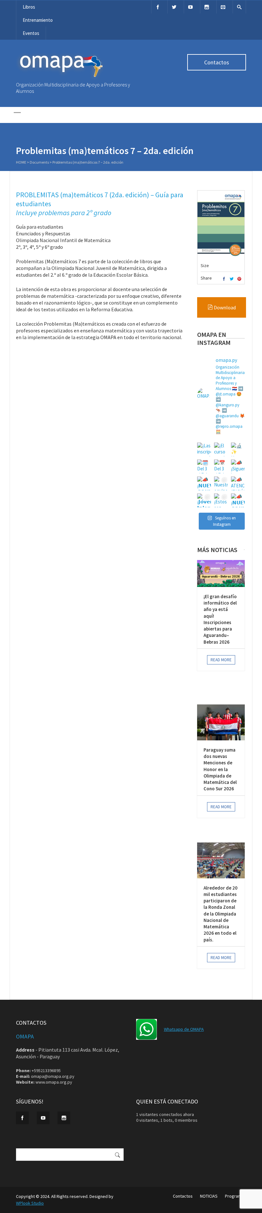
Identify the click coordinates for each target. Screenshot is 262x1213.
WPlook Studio (30, 1203)
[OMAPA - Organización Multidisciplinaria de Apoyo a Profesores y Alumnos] (60, 78)
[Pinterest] (239, 279)
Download (224, 307)
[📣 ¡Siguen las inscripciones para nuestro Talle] (238, 466)
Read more (221, 660)
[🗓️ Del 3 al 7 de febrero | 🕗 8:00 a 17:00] (204, 466)
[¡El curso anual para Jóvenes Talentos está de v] (221, 449)
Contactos (216, 62)
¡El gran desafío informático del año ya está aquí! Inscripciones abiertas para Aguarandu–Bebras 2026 (220, 619)
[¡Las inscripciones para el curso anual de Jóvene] (204, 449)
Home (21, 162)
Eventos (31, 33)
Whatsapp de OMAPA (184, 1029)
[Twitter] (174, 6)
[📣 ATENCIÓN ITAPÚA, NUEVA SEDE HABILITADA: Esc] (238, 483)
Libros (29, 7)
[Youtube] (190, 6)
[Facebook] (157, 6)
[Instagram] (206, 6)
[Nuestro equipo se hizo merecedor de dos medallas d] (221, 483)
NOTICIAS (209, 1196)
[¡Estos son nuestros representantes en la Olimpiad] (221, 500)
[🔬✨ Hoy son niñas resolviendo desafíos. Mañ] (238, 449)
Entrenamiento (38, 20)
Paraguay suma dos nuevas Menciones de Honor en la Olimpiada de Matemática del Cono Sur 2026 (220, 769)
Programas (235, 1196)
